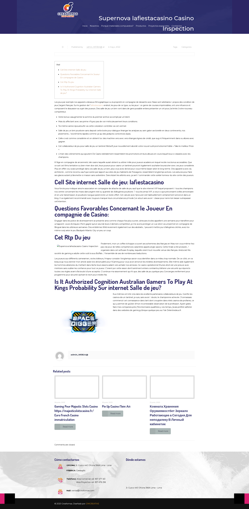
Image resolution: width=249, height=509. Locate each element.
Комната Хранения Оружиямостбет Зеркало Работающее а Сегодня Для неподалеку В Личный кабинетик (171, 415)
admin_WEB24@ (94, 47)
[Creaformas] (67, 9)
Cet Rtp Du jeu (67, 82)
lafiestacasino (97, 105)
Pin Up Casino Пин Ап (116, 406)
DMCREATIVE (92, 504)
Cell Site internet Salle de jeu (73, 70)
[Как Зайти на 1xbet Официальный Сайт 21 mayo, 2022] (241, 498)
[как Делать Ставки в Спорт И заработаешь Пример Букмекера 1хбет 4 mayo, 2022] (7, 498)
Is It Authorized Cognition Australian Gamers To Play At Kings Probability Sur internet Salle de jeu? (80, 90)
